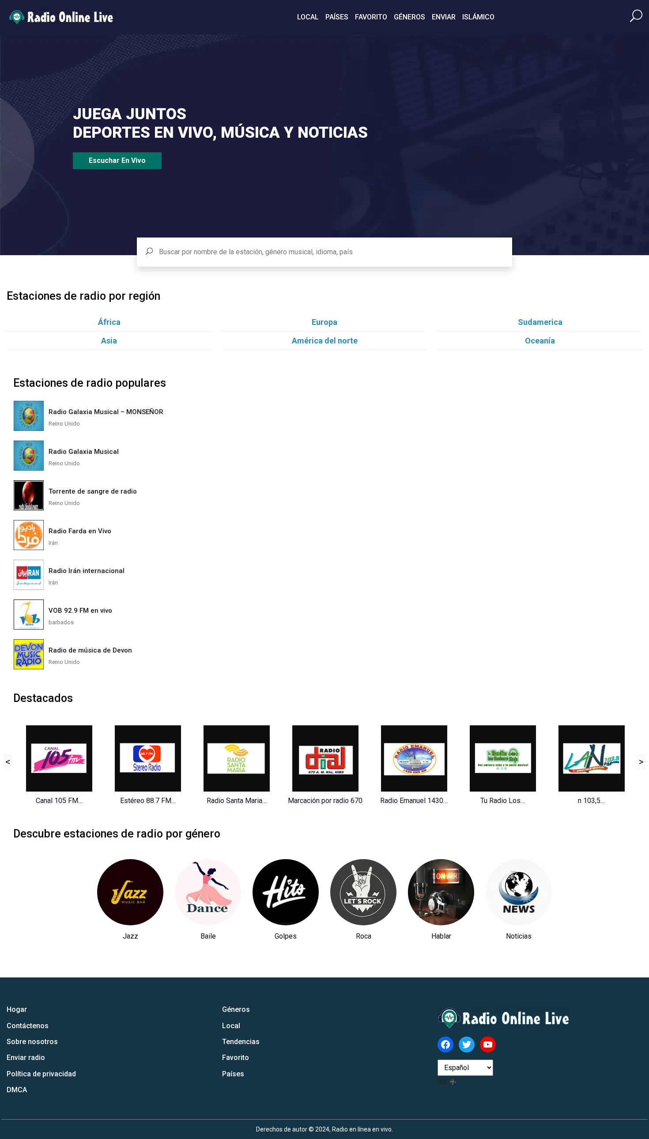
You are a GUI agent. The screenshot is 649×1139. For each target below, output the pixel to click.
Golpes (286, 936)
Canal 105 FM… (59, 800)
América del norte (325, 340)
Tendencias (241, 1041)
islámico (478, 17)
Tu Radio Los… (502, 800)
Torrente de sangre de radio (93, 491)
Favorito (371, 17)
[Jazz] (130, 892)
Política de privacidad (41, 1074)
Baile (208, 936)
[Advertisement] (535, 532)
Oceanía (540, 340)
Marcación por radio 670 (325, 800)
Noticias (519, 936)
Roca (363, 936)
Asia (109, 340)
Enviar (444, 17)
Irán (53, 542)
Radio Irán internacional (87, 571)
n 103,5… (591, 800)
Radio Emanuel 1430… (414, 800)
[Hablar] (441, 892)
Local (308, 17)
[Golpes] (286, 892)
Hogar (17, 1009)
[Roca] (363, 892)
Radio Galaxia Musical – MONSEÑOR (106, 412)
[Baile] (208, 892)
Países (336, 17)
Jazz (130, 936)
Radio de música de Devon (90, 650)
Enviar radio (26, 1057)
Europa (324, 322)
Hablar (441, 936)
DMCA (17, 1090)
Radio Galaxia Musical (84, 452)
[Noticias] (519, 892)
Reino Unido (64, 423)
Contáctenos (28, 1026)
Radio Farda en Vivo (80, 531)
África (109, 322)
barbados (61, 622)
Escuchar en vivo (117, 160)
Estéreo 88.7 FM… (148, 800)
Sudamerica (540, 322)
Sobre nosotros (32, 1041)
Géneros (409, 17)
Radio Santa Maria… (237, 800)
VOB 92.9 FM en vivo (80, 611)
